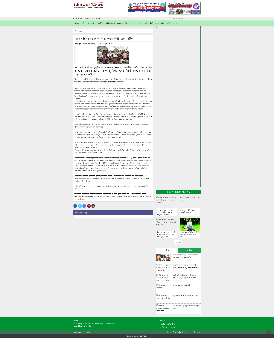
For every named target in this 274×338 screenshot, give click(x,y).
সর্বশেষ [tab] (167, 250)
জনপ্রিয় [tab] (189, 250)
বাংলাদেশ (81, 31)
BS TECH (143, 336)
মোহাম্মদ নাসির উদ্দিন (167, 324)
